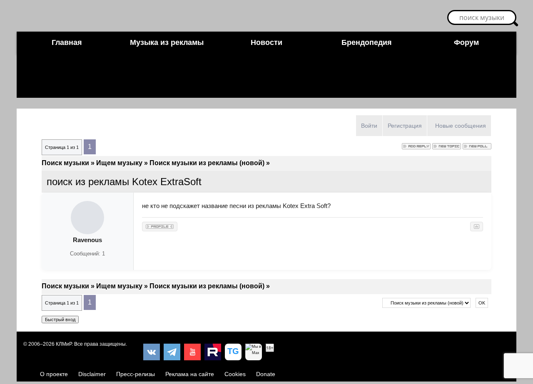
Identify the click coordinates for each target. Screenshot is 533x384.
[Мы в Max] (253, 352)
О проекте (54, 374)
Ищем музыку (119, 162)
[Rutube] (212, 352)
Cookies (235, 374)
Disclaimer (92, 374)
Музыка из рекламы (167, 42)
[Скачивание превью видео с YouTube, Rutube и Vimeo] (233, 352)
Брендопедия (366, 42)
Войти (369, 125)
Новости (266, 42)
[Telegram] (172, 352)
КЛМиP (64, 344)
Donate (265, 374)
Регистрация (405, 125)
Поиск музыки (65, 162)
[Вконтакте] (151, 352)
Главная (67, 42)
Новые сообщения (460, 125)
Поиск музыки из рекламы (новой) (206, 162)
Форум (466, 42)
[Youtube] (192, 352)
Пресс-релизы (135, 374)
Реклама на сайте (189, 374)
